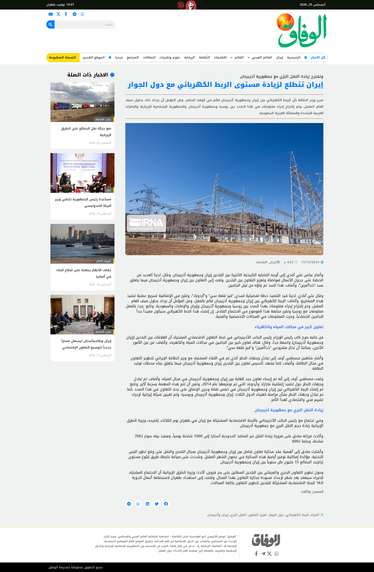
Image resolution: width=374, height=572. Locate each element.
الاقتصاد (220, 57)
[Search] (50, 24)
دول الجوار (276, 515)
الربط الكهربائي (297, 515)
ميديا (119, 57)
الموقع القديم (94, 57)
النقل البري (238, 515)
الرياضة (189, 57)
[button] (166, 503)
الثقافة (204, 57)
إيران (279, 57)
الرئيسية (293, 57)
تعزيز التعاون (257, 515)
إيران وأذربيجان (217, 515)
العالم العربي (262, 57)
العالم (239, 57)
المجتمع (133, 57)
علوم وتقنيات (170, 57)
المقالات (149, 57)
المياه (315, 515)
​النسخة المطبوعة (62, 57)
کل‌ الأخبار (318, 57)
